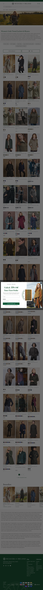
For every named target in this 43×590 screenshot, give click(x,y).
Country (4, 299)
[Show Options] (18, 301)
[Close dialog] (41, 283)
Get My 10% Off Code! (11, 303)
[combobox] (11, 301)
